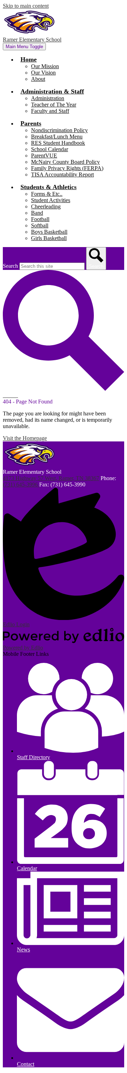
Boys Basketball (49, 232)
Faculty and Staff (50, 111)
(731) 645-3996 (21, 484)
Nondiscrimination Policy (59, 130)
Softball (39, 225)
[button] (28, 59)
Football (40, 219)
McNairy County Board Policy (65, 162)
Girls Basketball (49, 238)
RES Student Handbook (58, 143)
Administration (47, 98)
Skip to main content (26, 6)
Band (37, 213)
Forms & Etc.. (46, 194)
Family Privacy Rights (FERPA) (67, 168)
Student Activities (50, 200)
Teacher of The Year (53, 105)
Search (10, 266)
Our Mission (45, 66)
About (38, 79)
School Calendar (49, 149)
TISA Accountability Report (62, 174)
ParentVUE (44, 156)
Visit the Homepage (25, 438)
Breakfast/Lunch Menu (57, 137)
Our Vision (43, 73)
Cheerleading (46, 206)
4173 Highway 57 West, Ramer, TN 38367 (51, 478)
